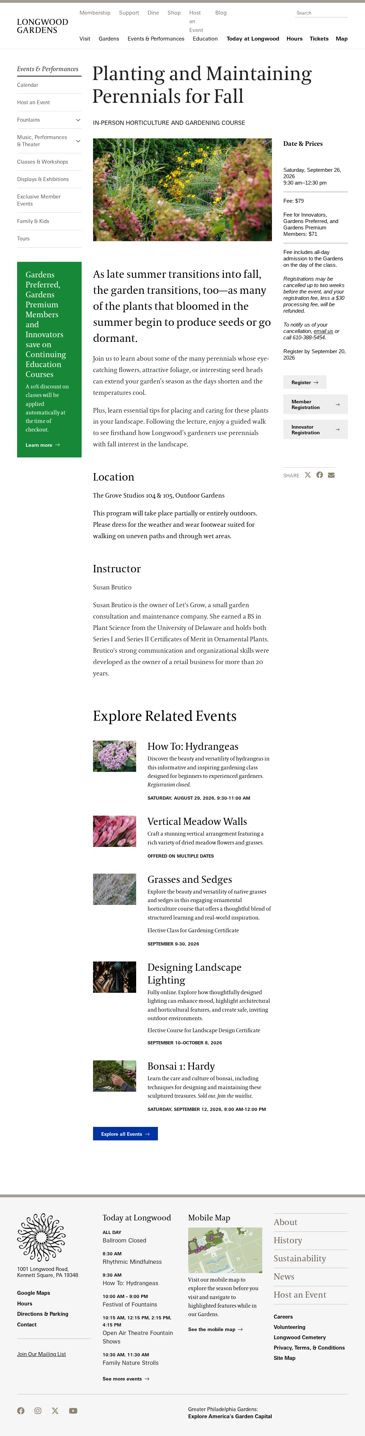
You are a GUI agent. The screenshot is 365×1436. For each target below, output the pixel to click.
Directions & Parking (42, 1314)
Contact (26, 1324)
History (288, 1240)
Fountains (28, 120)
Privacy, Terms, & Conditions (309, 1348)
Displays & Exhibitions (43, 179)
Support (129, 12)
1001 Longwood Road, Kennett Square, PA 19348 (47, 1272)
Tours (23, 238)
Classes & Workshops (42, 162)
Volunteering (289, 1327)
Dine (153, 12)
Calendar (27, 85)
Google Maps (33, 1293)
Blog (221, 12)
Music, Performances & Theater (42, 140)
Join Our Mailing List (41, 1354)
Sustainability (300, 1258)
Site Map (284, 1358)
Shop (174, 12)
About (286, 1222)
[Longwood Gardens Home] (42, 26)
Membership (94, 12)
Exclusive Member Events (39, 200)
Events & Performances (47, 69)
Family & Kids (33, 221)
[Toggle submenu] (79, 120)
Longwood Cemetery (300, 1337)
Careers (283, 1317)
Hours (24, 1303)
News (284, 1276)
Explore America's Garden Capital (230, 1416)
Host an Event (33, 102)
